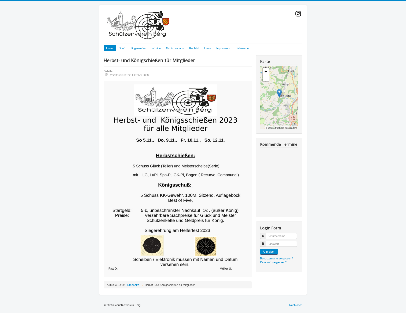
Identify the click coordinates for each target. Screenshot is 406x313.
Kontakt (194, 48)
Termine (156, 48)
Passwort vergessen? (273, 262)
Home (109, 48)
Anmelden (269, 251)
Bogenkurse (138, 48)
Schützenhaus (175, 48)
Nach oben (295, 305)
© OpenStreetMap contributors (281, 127)
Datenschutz (243, 48)
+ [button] (266, 71)
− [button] (266, 78)
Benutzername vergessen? (276, 258)
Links (207, 48)
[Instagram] (298, 13)
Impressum (223, 48)
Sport (122, 48)
